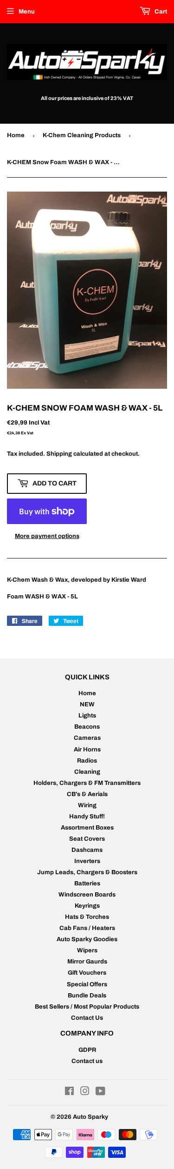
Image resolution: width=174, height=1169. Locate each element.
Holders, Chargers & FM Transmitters (87, 783)
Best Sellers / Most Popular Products (87, 1006)
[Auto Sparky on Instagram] (85, 1092)
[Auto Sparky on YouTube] (100, 1092)
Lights (87, 715)
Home (16, 135)
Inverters (87, 861)
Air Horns (87, 749)
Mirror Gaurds (87, 961)
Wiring (87, 805)
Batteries (87, 883)
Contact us (87, 1061)
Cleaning (87, 772)
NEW (87, 704)
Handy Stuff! (87, 816)
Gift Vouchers (87, 973)
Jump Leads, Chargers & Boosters (87, 872)
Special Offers (87, 984)
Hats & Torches (87, 917)
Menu (27, 11)
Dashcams (87, 850)
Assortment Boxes (87, 827)
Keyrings (87, 906)
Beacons (87, 727)
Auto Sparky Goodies (87, 939)
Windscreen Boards (87, 894)
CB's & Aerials (87, 794)
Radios (87, 760)
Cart (160, 11)
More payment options (47, 536)
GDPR (87, 1050)
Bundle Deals (87, 995)
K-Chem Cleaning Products (82, 135)
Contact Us (87, 1018)
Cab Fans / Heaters (87, 928)
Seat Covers (87, 839)
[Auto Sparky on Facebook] (69, 1092)
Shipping (59, 454)
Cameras (87, 738)
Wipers (87, 950)
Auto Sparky (90, 1117)
